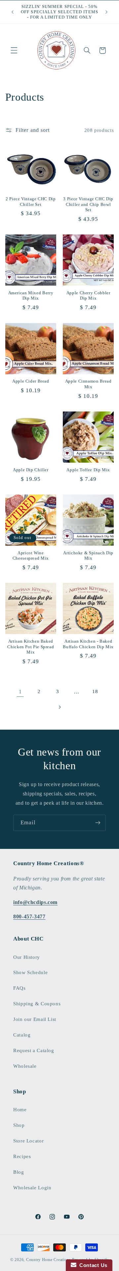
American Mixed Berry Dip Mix (31, 296)
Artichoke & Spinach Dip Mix (88, 556)
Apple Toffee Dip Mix (88, 470)
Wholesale (25, 1066)
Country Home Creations (48, 1260)
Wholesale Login (32, 1187)
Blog (18, 1172)
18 (95, 691)
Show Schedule (30, 972)
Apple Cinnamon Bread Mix (88, 384)
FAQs (19, 988)
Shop (19, 1125)
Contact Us (91, 1265)
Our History (26, 957)
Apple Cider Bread (30, 381)
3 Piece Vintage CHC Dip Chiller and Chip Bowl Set (88, 204)
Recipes (22, 1156)
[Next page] (59, 707)
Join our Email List (34, 1019)
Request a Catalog (33, 1050)
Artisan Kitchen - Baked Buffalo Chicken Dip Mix (88, 644)
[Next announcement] (106, 12)
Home (20, 1109)
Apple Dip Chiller (31, 470)
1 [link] (20, 691)
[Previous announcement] (12, 12)
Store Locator (28, 1140)
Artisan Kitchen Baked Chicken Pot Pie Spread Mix (30, 647)
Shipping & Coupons (36, 1003)
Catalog (21, 1035)
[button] (13, 50)
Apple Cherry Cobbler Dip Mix (88, 296)
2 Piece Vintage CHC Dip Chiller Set (31, 202)
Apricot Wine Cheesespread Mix (31, 556)
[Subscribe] (97, 823)
